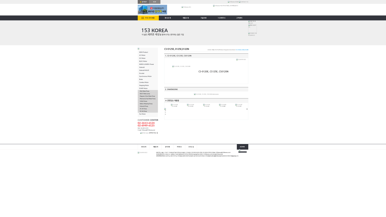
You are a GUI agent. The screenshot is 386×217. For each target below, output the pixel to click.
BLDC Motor (143, 61)
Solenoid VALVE (144, 70)
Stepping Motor (144, 85)
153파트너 (221, 18)
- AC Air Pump (143, 108)
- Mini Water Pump (144, 91)
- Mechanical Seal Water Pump (147, 98)
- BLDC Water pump (144, 93)
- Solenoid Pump (143, 106)
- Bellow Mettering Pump (145, 103)
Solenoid (142, 67)
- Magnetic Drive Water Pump (147, 96)
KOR (154, 2)
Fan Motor (142, 114)
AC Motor (142, 55)
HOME (209, 49)
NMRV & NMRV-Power (146, 64)
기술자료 (204, 18)
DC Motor (142, 58)
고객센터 (239, 18)
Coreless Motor (144, 82)
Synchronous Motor (145, 76)
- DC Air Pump (143, 111)
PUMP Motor (143, 88)
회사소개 (168, 18)
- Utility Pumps (143, 101)
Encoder (141, 73)
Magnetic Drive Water (229, 49)
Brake (141, 79)
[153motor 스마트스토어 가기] (252, 34)
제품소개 (186, 18)
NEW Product (143, 52)
